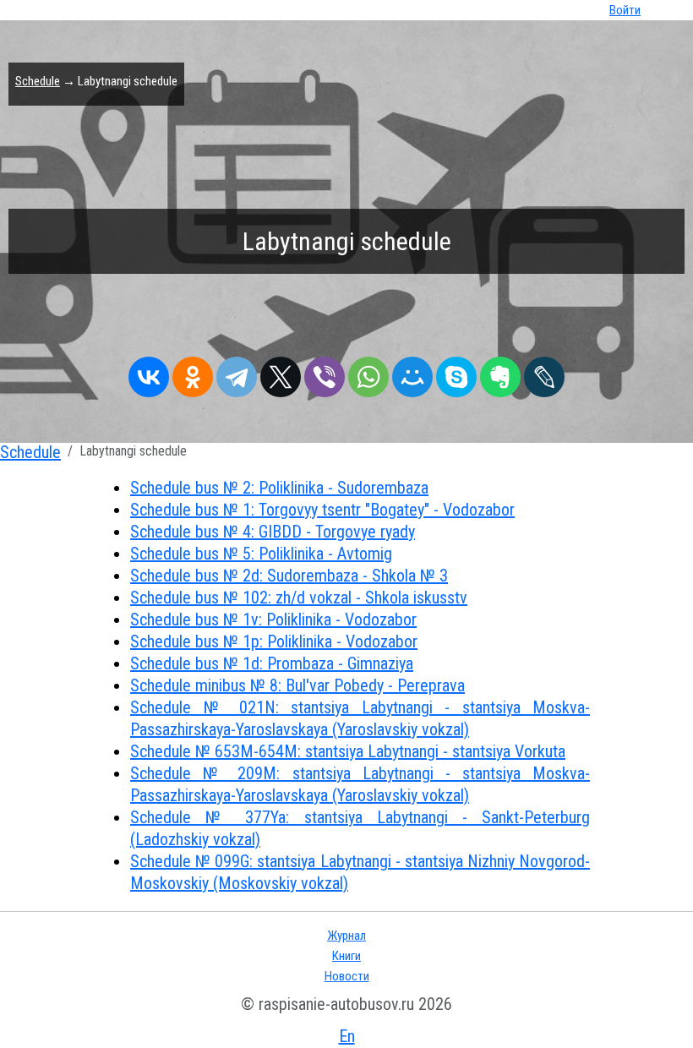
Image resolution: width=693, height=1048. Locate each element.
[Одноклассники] (192, 372)
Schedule (37, 81)
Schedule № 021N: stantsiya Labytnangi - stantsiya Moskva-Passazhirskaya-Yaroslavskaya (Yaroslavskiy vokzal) (360, 718)
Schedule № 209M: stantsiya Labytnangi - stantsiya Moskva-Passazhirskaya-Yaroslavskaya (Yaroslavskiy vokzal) (360, 784)
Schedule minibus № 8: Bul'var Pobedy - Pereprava (297, 685)
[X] (280, 372)
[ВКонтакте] (148, 372)
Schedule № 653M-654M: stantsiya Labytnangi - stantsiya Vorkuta (347, 751)
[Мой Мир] (412, 372)
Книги (346, 955)
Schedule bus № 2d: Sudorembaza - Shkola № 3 (289, 575)
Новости (347, 976)
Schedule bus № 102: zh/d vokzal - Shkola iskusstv (298, 597)
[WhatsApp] (368, 372)
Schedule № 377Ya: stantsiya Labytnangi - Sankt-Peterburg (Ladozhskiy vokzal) (360, 828)
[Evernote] (500, 372)
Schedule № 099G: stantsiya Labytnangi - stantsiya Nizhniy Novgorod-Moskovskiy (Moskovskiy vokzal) (360, 872)
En (347, 1036)
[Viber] (324, 372)
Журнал (346, 935)
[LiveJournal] (544, 372)
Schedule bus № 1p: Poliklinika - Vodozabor (273, 641)
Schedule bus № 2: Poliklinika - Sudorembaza (279, 488)
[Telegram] (236, 372)
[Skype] (456, 372)
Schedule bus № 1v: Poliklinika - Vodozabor (273, 619)
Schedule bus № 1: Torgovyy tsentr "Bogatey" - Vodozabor (322, 509)
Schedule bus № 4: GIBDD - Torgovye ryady (272, 531)
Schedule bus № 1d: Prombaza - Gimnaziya (271, 663)
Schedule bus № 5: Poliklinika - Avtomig (261, 553)
